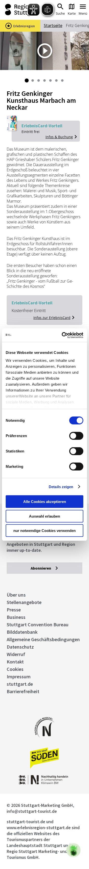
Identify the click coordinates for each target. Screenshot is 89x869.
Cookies (15, 669)
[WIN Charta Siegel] (45, 783)
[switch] (76, 436)
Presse (14, 609)
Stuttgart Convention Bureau (37, 624)
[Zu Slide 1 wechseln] (27, 80)
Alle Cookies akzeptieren (44, 502)
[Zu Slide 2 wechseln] (33, 80)
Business (16, 617)
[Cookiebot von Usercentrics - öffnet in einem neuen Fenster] (62, 335)
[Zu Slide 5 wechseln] (50, 80)
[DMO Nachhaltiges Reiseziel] (44, 741)
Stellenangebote (24, 602)
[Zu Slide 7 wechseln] (62, 80)
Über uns (16, 595)
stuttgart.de (20, 684)
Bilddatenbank (22, 632)
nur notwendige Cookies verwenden (44, 530)
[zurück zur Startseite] (19, 10)
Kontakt (15, 661)
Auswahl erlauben (44, 516)
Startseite (53, 25)
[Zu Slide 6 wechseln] (56, 80)
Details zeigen (61, 486)
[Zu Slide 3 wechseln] (39, 80)
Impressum (19, 676)
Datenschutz (20, 647)
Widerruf (16, 654)
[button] (73, 850)
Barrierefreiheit (23, 691)
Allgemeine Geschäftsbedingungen (43, 639)
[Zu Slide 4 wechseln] (44, 80)
